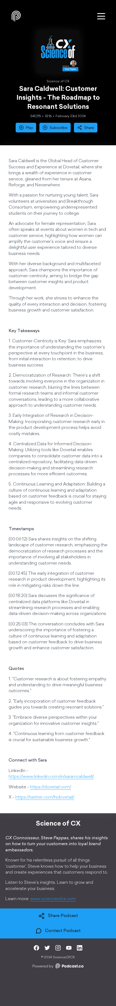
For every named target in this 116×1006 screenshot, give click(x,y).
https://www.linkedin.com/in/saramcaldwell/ (51, 777)
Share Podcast (63, 916)
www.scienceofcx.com (53, 899)
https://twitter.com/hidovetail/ (44, 797)
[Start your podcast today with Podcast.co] (69, 967)
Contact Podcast (63, 931)
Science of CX (58, 81)
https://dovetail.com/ (50, 787)
